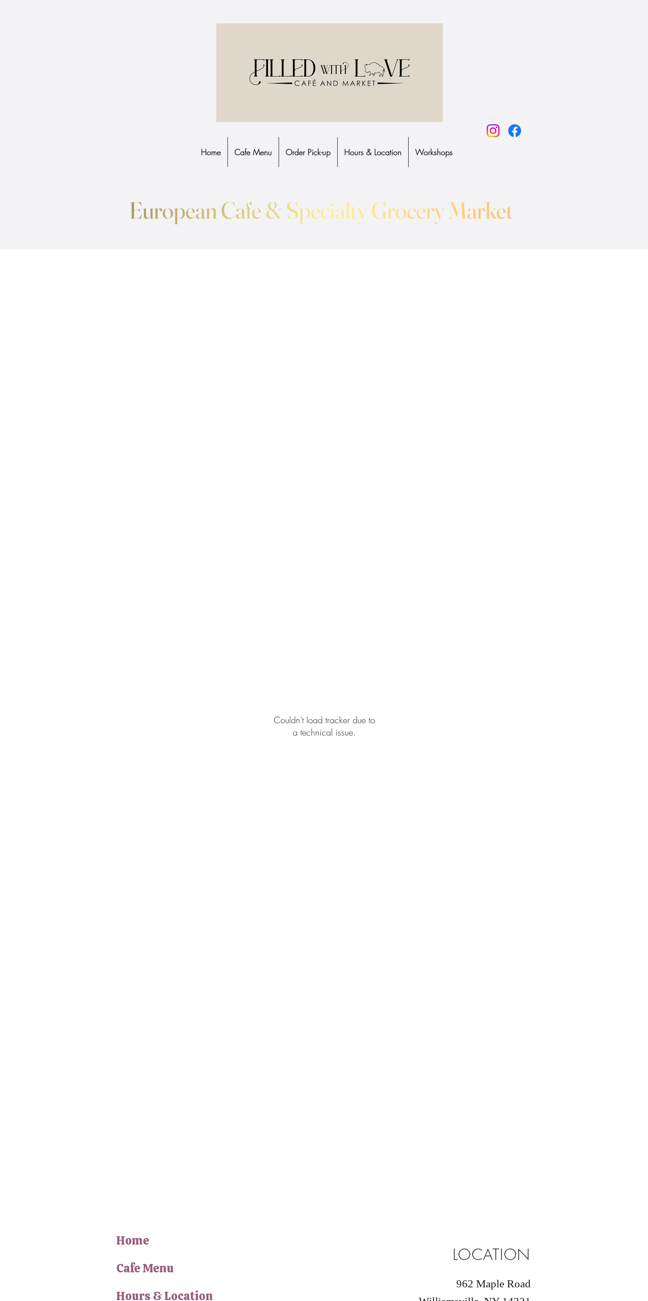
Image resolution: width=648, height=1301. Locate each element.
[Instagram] (493, 130)
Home (132, 1240)
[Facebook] (514, 130)
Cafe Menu (145, 1268)
